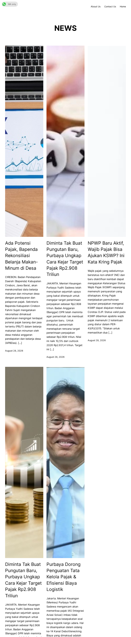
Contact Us (110, 6)
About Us (95, 6)
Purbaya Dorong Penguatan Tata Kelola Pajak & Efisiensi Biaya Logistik (63, 577)
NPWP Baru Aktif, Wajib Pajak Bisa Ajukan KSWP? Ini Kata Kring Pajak (106, 252)
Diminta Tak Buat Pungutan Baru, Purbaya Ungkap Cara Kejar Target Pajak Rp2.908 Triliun (64, 258)
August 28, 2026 (14, 350)
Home (123, 6)
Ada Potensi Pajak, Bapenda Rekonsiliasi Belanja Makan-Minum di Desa (21, 255)
